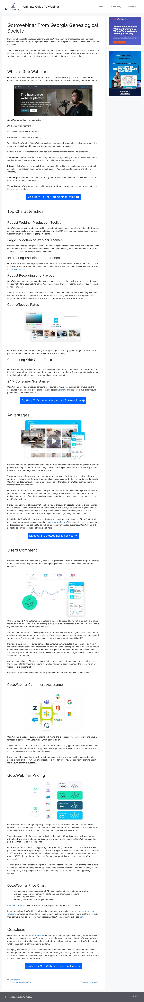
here (82, 917)
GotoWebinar (15, 980)
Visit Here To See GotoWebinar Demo (51, 196)
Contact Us (131, 7)
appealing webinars (56, 522)
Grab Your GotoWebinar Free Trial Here (51, 966)
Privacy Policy (115, 7)
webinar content (18, 269)
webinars (61, 390)
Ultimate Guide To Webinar (41, 6)
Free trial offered (14, 905)
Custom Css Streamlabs (90, 982)
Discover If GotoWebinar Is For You (51, 535)
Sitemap (136, 996)
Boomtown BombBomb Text (20, 982)
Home (101, 7)
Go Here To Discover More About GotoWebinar (51, 400)
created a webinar (35, 935)
